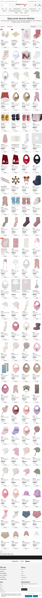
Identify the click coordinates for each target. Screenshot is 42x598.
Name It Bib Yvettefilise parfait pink (15, 501)
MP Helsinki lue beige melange (25, 355)
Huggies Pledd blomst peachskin (4, 251)
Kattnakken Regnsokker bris (15, 209)
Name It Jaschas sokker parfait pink (4, 438)
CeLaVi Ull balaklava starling (15, 397)
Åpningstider (32, 1)
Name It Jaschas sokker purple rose (15, 438)
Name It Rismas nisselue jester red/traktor (15, 167)
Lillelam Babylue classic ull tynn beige (15, 543)
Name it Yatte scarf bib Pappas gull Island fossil (15, 104)
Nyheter (16, 12)
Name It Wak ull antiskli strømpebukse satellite (4, 230)
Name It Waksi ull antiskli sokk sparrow (25, 230)
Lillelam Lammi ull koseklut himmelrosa (26, 42)
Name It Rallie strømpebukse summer (4, 355)
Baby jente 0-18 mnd (10, 15)
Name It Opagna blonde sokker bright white (37, 63)
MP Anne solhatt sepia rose (15, 313)
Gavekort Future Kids (35, 10)
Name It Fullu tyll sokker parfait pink (4, 522)
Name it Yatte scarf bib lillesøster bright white (16, 63)
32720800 (3, 577)
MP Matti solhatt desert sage (36, 84)
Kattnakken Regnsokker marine (15, 125)
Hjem (1, 15)
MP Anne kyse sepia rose (26, 459)
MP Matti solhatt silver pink (15, 459)
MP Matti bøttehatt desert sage (36, 480)
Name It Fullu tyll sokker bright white (15, 522)
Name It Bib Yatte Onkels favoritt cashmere (25, 376)
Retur (22, 569)
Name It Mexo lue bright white (15, 271)
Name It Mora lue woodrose (25, 188)
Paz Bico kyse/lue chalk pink (25, 292)
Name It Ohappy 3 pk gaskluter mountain (4, 376)
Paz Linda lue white (16, 291)
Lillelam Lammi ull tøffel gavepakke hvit (4, 42)
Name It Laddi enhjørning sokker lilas (36, 42)
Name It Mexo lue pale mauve (4, 271)
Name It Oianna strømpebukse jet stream (4, 334)
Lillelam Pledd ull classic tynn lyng (15, 251)
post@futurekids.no (3, 579)
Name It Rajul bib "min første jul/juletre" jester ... (26, 167)
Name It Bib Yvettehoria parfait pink (26, 438)
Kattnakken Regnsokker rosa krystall (25, 125)
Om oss (40, 1)
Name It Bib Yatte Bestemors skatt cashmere (36, 376)
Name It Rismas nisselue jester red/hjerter (4, 167)
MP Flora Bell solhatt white (5, 313)
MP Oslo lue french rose (5, 418)
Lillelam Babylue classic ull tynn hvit (36, 543)
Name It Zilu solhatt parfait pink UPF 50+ (37, 251)
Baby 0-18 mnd (4, 15)
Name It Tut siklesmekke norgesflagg (24, 271)
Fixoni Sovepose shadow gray (4, 146)
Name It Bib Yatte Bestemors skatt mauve (4, 397)
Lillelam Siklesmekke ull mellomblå (26, 522)
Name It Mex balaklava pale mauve (36, 271)
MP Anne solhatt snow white (15, 84)
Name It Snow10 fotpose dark (36, 188)
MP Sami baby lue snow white (4, 480)
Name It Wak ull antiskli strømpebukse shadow (15, 230)
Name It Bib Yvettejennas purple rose (37, 418)
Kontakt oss (36, 1)
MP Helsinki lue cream (15, 355)
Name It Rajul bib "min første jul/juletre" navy (36, 167)
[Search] (9, 5)
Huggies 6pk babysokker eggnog (5, 188)
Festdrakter (27, 10)
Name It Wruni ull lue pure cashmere (26, 397)
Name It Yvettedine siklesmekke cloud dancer (5, 292)
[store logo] (21, 5)
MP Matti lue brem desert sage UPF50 (37, 459)
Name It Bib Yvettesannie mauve (37, 313)
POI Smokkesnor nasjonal (25, 63)
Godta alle (35, 596)
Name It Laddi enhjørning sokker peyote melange (4, 63)
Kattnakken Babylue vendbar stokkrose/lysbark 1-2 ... (5, 104)
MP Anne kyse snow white (16, 480)
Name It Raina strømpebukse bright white (25, 146)
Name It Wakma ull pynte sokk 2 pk (36, 209)
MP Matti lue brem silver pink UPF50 (26, 480)
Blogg (29, 1)
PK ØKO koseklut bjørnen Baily (15, 42)
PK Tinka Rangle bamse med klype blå (36, 292)
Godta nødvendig (29, 596)
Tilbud (21, 12)
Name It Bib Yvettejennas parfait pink (26, 418)
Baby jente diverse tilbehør (25, 15)
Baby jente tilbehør (17, 15)
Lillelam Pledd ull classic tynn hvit (25, 251)
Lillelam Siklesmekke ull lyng (37, 522)
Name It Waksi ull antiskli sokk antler (36, 230)
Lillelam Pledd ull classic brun (36, 397)
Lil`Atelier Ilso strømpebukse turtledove (25, 313)
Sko (39, 8)
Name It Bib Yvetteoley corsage (37, 355)
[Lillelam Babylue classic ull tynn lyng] (37, 138)
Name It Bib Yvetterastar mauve (16, 334)
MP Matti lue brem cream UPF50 (4, 459)
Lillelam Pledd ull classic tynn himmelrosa (36, 125)
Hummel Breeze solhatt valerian (36, 501)
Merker (25, 12)
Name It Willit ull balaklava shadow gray (4, 209)
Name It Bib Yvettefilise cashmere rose (4, 501)
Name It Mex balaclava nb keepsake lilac (35, 104)
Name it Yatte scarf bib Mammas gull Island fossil (26, 104)
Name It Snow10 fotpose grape (36, 334)
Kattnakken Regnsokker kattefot (26, 209)
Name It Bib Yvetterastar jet (25, 334)
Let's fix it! (23, 579)
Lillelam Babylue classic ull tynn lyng (37, 146)
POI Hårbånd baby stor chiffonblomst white (15, 146)
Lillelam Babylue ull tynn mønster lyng (26, 543)
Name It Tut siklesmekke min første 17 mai (4, 84)
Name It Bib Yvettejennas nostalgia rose (14, 418)
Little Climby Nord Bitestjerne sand (15, 188)
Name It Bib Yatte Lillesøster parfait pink (15, 376)
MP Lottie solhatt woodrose (25, 84)
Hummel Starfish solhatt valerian (25, 501)
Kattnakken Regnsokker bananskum (3, 125)
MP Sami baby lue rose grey (36, 438)
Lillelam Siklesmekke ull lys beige (5, 543)
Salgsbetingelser (24, 577)
